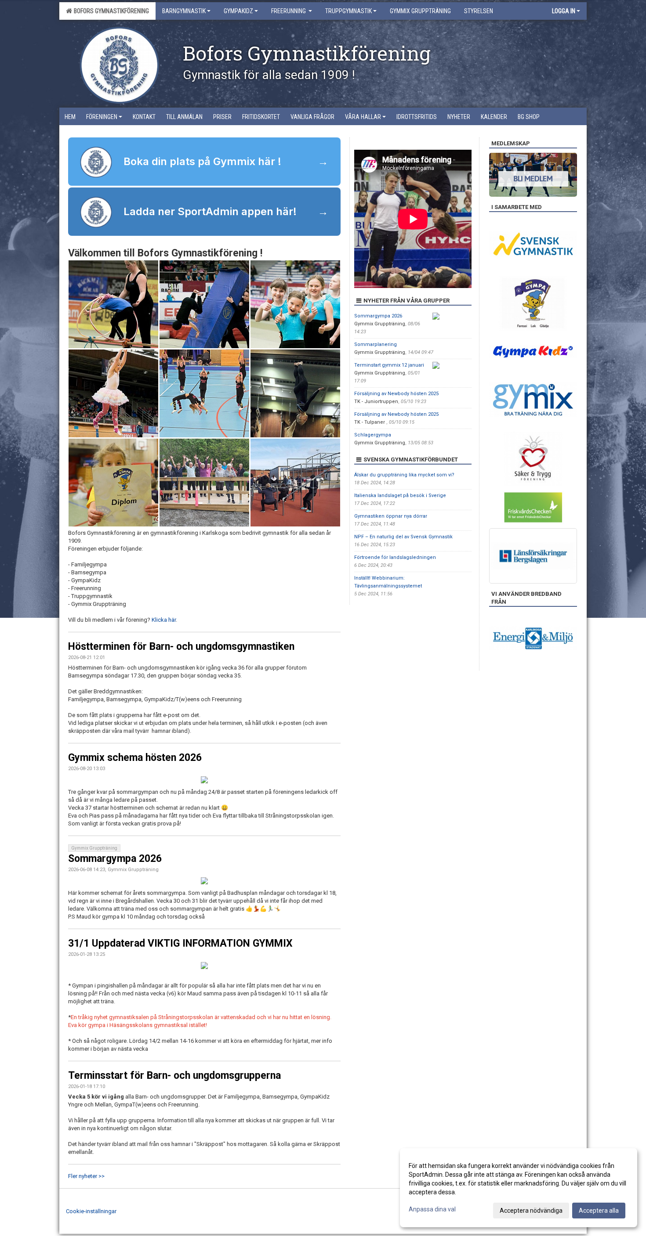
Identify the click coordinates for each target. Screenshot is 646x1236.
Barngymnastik (184, 10)
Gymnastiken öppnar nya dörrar (390, 516)
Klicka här (163, 619)
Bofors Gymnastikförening (110, 10)
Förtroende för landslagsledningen (395, 557)
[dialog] (518, 1187)
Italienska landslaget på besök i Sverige (400, 495)
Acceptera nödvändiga (531, 1210)
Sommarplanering (375, 344)
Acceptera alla (599, 1210)
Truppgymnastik (348, 10)
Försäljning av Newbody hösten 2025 (396, 393)
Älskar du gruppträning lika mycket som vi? (404, 475)
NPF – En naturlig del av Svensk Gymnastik (403, 537)
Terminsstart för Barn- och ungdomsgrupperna (174, 1075)
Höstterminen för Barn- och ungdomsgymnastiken (181, 646)
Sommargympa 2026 (115, 859)
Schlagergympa (372, 435)
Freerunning (289, 10)
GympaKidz (238, 10)
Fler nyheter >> (86, 1176)
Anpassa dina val (432, 1209)
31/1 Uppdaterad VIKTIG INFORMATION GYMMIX (180, 943)
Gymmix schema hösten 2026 (135, 758)
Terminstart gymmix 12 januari (389, 365)
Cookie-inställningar (91, 1211)
